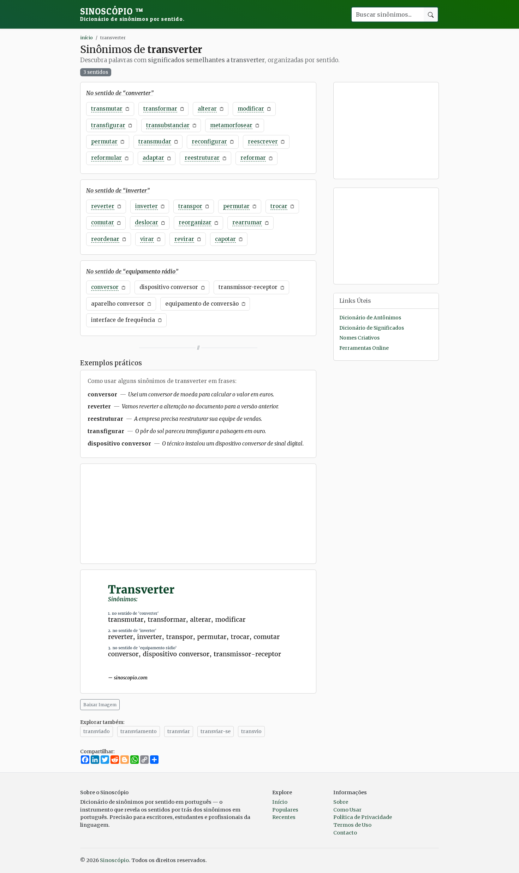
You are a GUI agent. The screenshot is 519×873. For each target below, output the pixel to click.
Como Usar (347, 810)
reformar (253, 157)
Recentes (284, 817)
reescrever (263, 141)
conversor (105, 287)
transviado (96, 731)
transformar (160, 108)
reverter (102, 206)
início (86, 37)
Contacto (345, 833)
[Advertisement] (198, 514)
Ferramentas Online (364, 348)
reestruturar (202, 157)
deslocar (146, 222)
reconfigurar (209, 141)
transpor (190, 206)
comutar (102, 222)
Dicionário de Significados (371, 328)
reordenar (105, 239)
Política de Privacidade (362, 817)
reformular (106, 157)
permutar (104, 141)
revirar (184, 239)
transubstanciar (168, 125)
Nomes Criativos (359, 338)
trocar (278, 206)
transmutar (107, 108)
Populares (285, 810)
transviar (178, 731)
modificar (251, 108)
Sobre (340, 802)
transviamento (138, 731)
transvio (251, 731)
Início (279, 802)
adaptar (153, 157)
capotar (225, 239)
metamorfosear (231, 125)
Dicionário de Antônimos (370, 318)
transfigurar (108, 125)
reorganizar (195, 222)
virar (147, 239)
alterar (207, 108)
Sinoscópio (132, 14)
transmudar (154, 141)
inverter (146, 206)
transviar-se (216, 731)
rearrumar (247, 222)
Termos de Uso (352, 825)
